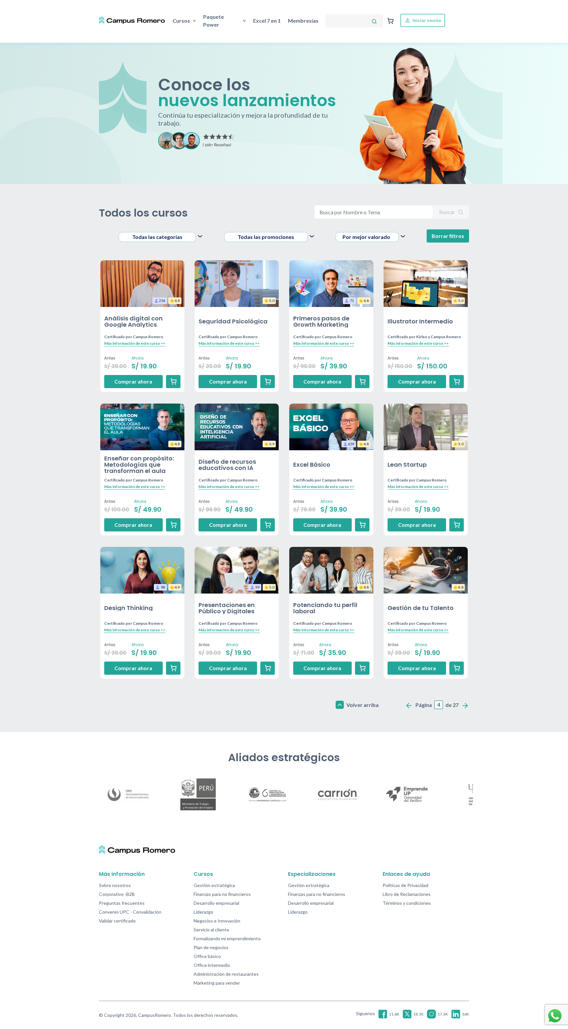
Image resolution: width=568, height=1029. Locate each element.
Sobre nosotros (115, 885)
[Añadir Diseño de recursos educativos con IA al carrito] (267, 524)
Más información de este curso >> (134, 343)
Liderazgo (203, 912)
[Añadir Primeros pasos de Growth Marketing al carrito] (362, 381)
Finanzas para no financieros (222, 894)
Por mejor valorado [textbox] (366, 237)
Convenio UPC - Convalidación (130, 912)
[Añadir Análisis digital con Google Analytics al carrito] (173, 381)
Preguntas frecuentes (122, 903)
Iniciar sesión (426, 20)
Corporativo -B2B (117, 894)
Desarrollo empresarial (216, 903)
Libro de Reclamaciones (407, 894)
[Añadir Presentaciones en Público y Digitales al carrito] (267, 668)
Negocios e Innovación (217, 921)
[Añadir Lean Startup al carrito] (456, 524)
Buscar (447, 212)
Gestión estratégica (214, 885)
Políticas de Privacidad (405, 885)
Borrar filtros (448, 236)
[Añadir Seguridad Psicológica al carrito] (267, 381)
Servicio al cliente (211, 929)
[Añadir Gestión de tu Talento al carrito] (456, 668)
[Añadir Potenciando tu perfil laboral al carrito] (362, 668)
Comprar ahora (133, 381)
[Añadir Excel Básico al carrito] (362, 524)
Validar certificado (117, 921)
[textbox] (157, 237)
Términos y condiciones (407, 903)
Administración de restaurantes (226, 974)
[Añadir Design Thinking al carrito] (173, 668)
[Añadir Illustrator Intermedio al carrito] (456, 381)
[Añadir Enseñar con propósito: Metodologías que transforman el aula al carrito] (173, 524)
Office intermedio (212, 965)
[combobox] (161, 237)
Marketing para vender (217, 983)
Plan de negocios (211, 947)
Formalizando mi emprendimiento (227, 938)
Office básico (207, 956)
